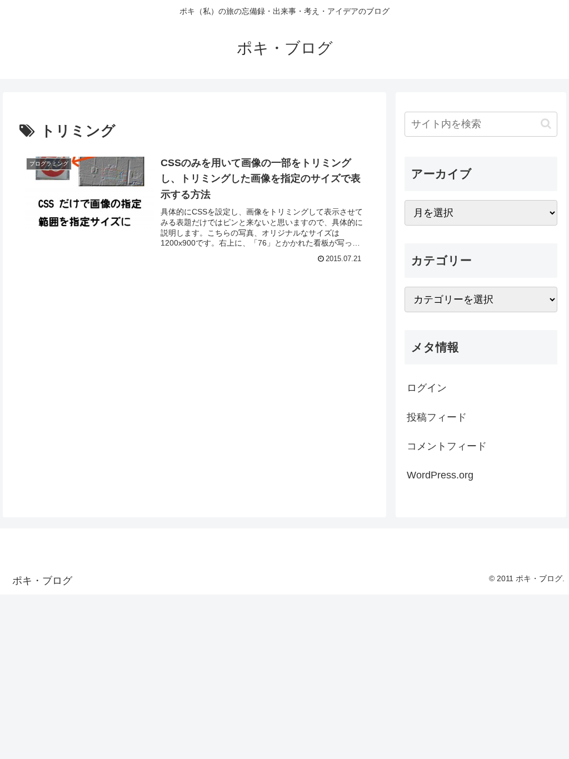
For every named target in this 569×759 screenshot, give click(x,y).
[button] (546, 123)
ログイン (427, 387)
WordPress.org (440, 475)
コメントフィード (447, 446)
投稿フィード (437, 417)
